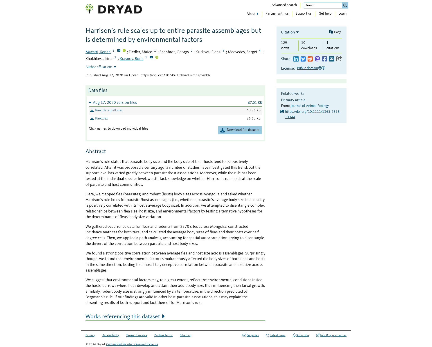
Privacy (90, 335)
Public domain (307, 68)
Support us (304, 13)
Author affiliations (99, 67)
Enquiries (253, 335)
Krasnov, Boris (131, 59)
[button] (175, 102)
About (251, 14)
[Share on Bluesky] (303, 59)
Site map (185, 335)
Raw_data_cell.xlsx (109, 110)
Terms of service (136, 335)
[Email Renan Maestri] (119, 51)
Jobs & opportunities (333, 335)
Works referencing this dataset (123, 317)
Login (342, 13)
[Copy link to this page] (339, 59)
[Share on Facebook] (324, 59)
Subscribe (302, 335)
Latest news (278, 335)
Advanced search (284, 5)
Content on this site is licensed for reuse (132, 344)
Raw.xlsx (101, 118)
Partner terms (163, 335)
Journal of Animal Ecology (310, 106)
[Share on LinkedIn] (296, 59)
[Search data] (345, 5)
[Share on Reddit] (310, 59)
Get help (325, 13)
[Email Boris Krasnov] (151, 57)
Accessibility (110, 335)
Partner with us (277, 13)
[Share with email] (331, 59)
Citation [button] (288, 32)
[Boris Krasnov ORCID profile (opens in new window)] (157, 57)
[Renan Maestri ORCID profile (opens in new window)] (124, 51)
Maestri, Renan (98, 52)
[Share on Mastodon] (317, 59)
